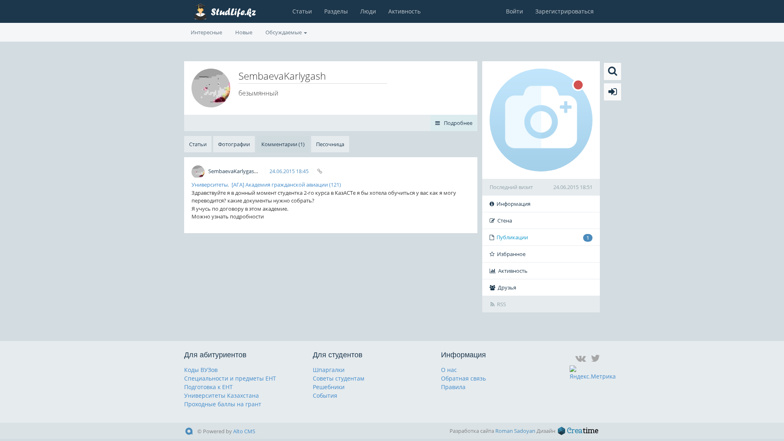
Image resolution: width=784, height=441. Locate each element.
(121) (335, 184)
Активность (404, 11)
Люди (368, 11)
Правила (453, 387)
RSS (501, 304)
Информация (513, 203)
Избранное (511, 254)
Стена (504, 220)
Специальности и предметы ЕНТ (230, 378)
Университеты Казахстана (221, 395)
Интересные (206, 32)
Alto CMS (244, 431)
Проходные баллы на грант (222, 404)
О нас (449, 370)
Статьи (302, 11)
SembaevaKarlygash (233, 171)
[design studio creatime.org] (578, 431)
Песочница (330, 144)
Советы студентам (338, 378)
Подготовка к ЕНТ (208, 387)
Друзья (507, 287)
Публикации (543, 237)
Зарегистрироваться (564, 11)
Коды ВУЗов (201, 370)
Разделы (336, 11)
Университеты (210, 184)
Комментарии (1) (283, 144)
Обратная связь (463, 378)
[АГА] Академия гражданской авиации (280, 184)
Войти (514, 11)
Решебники (329, 387)
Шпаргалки (329, 370)
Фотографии (234, 144)
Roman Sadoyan (515, 430)
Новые (243, 32)
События (325, 395)
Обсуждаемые (284, 32)
